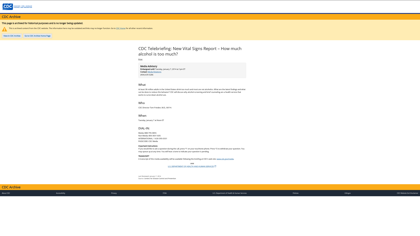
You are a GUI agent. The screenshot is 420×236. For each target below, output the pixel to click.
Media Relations (154, 72)
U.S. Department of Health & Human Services (230, 193)
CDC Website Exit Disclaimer (407, 193)
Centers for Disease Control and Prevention (160, 178)
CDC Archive (11, 16)
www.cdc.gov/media (225, 159)
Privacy (114, 193)
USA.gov (348, 193)
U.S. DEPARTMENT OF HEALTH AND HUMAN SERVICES (191, 166)
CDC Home (120, 28)
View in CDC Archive (12, 36)
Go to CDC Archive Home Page (38, 36)
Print (140, 59)
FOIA (164, 193)
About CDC (6, 193)
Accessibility (60, 193)
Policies (295, 193)
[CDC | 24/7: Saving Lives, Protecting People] (17, 6)
